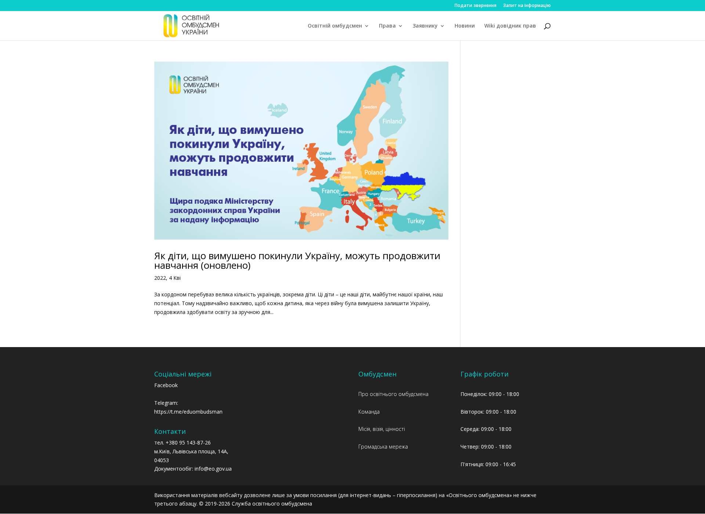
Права (387, 26)
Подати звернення (475, 5)
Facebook (166, 385)
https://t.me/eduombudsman (188, 411)
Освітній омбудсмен (335, 26)
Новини (465, 26)
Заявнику (425, 26)
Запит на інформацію (527, 5)
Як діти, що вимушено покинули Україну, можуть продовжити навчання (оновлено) (297, 260)
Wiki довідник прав (510, 26)
